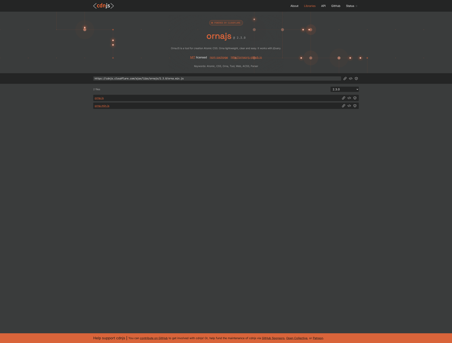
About (294, 6)
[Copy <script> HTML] (350, 78)
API (323, 6)
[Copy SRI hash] (356, 78)
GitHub (335, 6)
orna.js (99, 98)
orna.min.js (102, 105)
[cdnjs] (103, 6)
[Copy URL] (345, 78)
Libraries (310, 6)
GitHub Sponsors (273, 338)
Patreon (318, 338)
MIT (192, 57)
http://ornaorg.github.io (246, 57)
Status (350, 6)
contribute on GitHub (154, 338)
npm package (219, 57)
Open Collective (296, 338)
